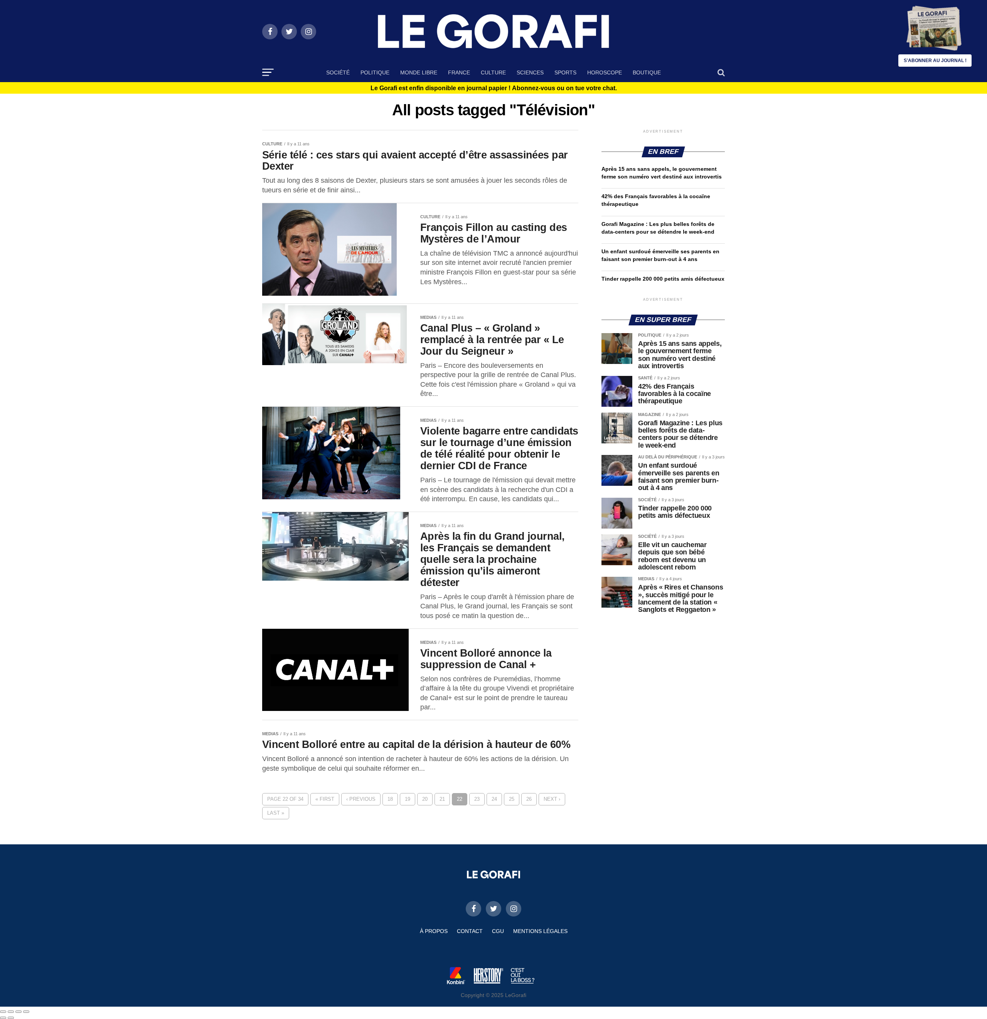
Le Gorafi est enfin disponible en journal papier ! (494, 88)
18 (390, 799)
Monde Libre (418, 72)
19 (407, 799)
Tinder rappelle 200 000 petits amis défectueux (662, 279)
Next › (552, 799)
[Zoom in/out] (26, 1012)
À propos (434, 931)
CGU (498, 931)
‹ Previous (361, 799)
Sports (565, 72)
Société (338, 72)
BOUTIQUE (647, 72)
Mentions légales (540, 931)
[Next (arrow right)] (11, 1018)
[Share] (11, 1012)
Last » (275, 813)
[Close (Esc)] (3, 1012)
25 (511, 799)
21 (442, 799)
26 (529, 799)
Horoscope (604, 72)
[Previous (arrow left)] (3, 1018)
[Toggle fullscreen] (18, 1012)
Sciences (530, 72)
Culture (493, 72)
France (459, 72)
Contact (470, 931)
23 (477, 799)
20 (425, 799)
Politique (374, 72)
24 (494, 799)
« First (324, 799)
